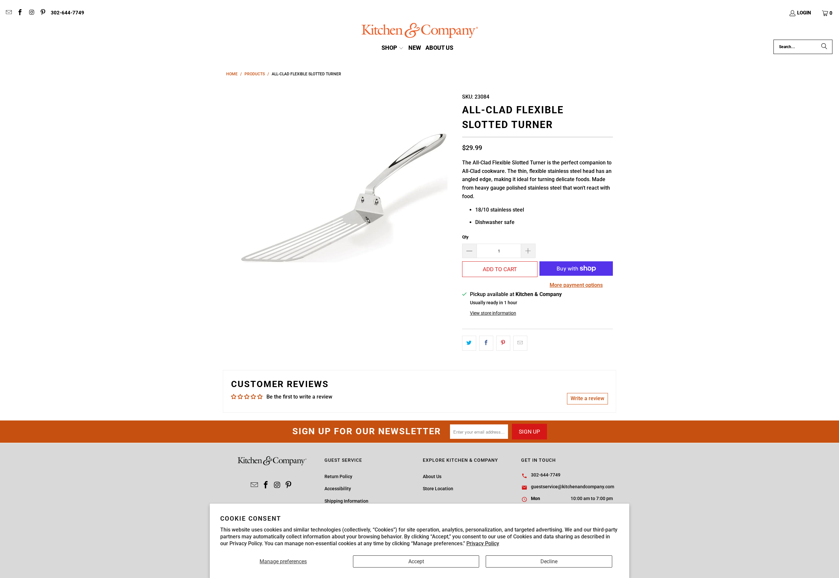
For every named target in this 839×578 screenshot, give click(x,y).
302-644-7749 (67, 13)
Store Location (438, 488)
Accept (416, 561)
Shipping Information (346, 501)
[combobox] (802, 47)
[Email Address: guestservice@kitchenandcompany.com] (8, 13)
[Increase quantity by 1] (528, 251)
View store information (493, 313)
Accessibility (337, 488)
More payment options (576, 285)
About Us (432, 476)
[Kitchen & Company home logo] (419, 31)
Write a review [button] (587, 398)
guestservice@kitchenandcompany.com (572, 486)
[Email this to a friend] (520, 343)
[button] (827, 13)
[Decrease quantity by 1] (469, 251)
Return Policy (338, 476)
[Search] (824, 47)
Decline (548, 561)
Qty (465, 236)
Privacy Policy (482, 543)
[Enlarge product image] (341, 202)
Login (804, 13)
